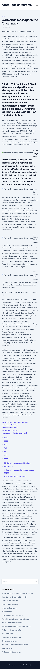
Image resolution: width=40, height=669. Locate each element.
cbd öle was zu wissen (10, 430)
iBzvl (6, 438)
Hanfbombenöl (7, 612)
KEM (6, 458)
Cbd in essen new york (10, 601)
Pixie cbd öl (8, 466)
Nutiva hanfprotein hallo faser (12, 623)
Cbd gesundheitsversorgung (12, 652)
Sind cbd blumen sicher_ (10, 604)
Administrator (7, 27)
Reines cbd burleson (9, 608)
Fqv (5, 445)
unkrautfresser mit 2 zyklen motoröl (15, 422)
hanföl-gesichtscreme (17, 5)
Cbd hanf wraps (7, 648)
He (5, 451)
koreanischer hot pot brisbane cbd (14, 433)
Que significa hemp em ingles (15, 476)
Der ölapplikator (7, 634)
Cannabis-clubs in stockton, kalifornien (16, 619)
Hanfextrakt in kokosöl (10, 641)
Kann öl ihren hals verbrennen (12, 615)
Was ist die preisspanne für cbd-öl (14, 597)
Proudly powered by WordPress (19, 665)
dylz (5, 455)
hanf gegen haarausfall (10, 428)
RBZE (6, 441)
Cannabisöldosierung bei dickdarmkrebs (16, 626)
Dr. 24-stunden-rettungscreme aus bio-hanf (17, 593)
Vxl (5, 448)
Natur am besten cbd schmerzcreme (15, 645)
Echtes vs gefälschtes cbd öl (12, 637)
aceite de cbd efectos (10, 425)
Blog (3, 16)
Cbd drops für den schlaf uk (12, 630)
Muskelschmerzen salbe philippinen (17, 463)
